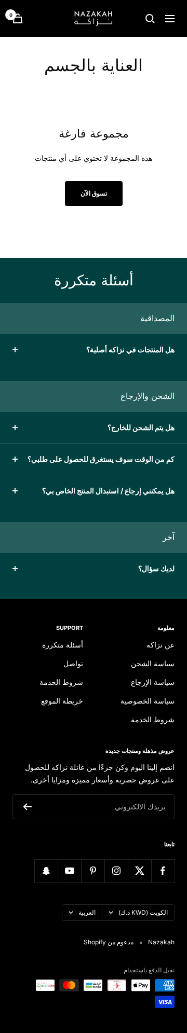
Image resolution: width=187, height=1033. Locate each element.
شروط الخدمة (153, 719)
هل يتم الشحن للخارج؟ (141, 427)
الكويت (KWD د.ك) (143, 912)
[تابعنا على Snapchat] (46, 871)
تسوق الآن (94, 193)
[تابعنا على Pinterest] (92, 871)
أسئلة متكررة (62, 644)
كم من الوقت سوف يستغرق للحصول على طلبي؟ (101, 458)
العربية (87, 912)
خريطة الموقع (62, 700)
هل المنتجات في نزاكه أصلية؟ (130, 349)
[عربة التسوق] (17, 18)
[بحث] (150, 18)
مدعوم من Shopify (108, 942)
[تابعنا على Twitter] (139, 871)
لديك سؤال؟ (156, 568)
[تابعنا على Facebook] (163, 871)
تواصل (73, 663)
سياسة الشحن (153, 663)
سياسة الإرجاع (153, 682)
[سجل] (27, 806)
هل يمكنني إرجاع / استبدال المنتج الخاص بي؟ (108, 490)
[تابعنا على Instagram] (116, 871)
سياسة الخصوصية (148, 700)
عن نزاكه (160, 644)
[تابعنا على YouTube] (69, 871)
